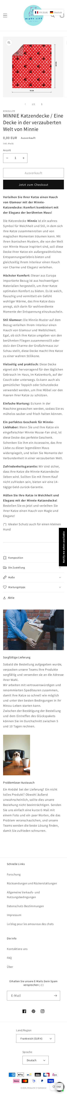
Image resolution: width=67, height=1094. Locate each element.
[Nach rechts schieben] (42, 104)
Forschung (13, 874)
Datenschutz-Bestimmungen (25, 906)
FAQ (9, 958)
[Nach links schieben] (25, 104)
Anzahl (7, 150)
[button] (5, 15)
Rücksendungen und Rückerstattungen (32, 883)
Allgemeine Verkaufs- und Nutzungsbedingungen (23, 894)
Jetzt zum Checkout (33, 185)
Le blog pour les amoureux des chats (30, 924)
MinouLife (31, 1088)
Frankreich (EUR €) (31, 1038)
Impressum (14, 915)
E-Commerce (41, 1088)
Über (10, 967)
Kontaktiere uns (17, 949)
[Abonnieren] (55, 995)
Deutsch (31, 1060)
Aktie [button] (11, 598)
